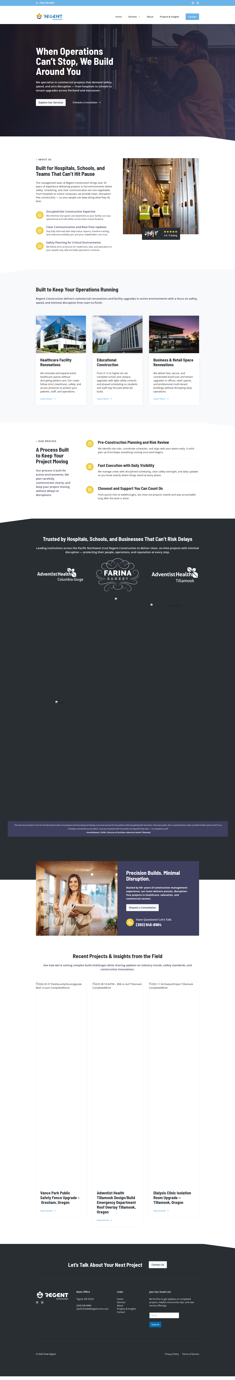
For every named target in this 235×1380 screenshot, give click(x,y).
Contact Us (157, 1264)
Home (118, 16)
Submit (155, 1324)
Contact (192, 16)
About (150, 16)
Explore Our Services (51, 102)
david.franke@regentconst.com (92, 1308)
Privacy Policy (172, 1354)
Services (132, 16)
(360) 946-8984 (83, 1305)
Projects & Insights (169, 16)
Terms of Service (190, 1354)
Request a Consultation (142, 907)
